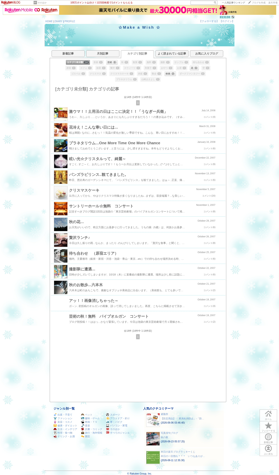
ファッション (65, 418)
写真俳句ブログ (169, 433)
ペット (88, 414)
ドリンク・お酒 (66, 436)
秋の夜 (164, 437)
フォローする (268, 430)
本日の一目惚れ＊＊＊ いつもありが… (183, 456)
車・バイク (116, 422)
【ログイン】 (227, 21)
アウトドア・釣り (120, 418)
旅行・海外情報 (93, 432)
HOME (49, 21)
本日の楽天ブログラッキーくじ (178, 451)
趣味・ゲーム (92, 418)
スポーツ (115, 414)
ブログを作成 (259, 2)
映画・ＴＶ (91, 422)
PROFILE (70, 21)
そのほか (42, 2)
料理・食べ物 (65, 432)
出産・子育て (65, 414)
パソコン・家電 (118, 425)
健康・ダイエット (67, 425)
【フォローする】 (209, 21)
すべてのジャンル (120, 432)
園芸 (87, 436)
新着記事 (268, 442)
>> (233, 2)
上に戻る (268, 454)
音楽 (87, 425)
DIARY (58, 21)
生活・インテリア (67, 429)
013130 (225, 17)
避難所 (164, 414)
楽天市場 (272, 2)
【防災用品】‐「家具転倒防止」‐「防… (182, 418)
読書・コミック (93, 429)
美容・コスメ (65, 422)
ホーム (268, 419)
